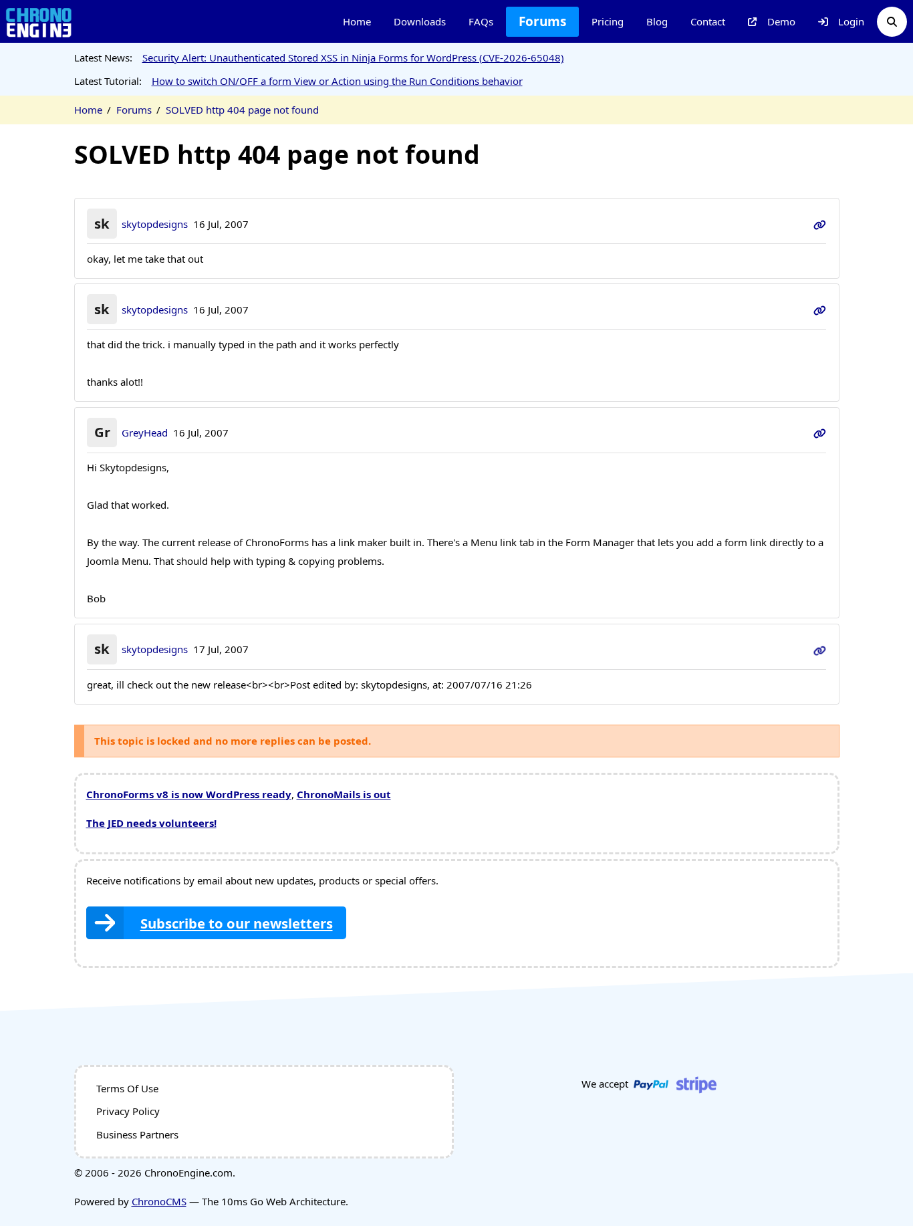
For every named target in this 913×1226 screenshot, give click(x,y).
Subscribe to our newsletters (236, 923)
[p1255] (819, 309)
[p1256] (819, 432)
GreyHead (145, 432)
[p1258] (819, 649)
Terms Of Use (127, 1088)
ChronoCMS (159, 1201)
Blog (657, 21)
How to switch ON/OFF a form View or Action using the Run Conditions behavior (337, 81)
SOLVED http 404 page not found (242, 109)
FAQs (481, 21)
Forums (542, 21)
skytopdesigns (155, 224)
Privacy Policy (128, 1111)
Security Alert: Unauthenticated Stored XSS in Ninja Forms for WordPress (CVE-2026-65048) (353, 57)
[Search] (892, 22)
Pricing (608, 21)
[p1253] (819, 224)
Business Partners (137, 1134)
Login (851, 21)
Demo (781, 21)
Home (357, 21)
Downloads (420, 21)
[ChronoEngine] (38, 21)
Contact (707, 21)
